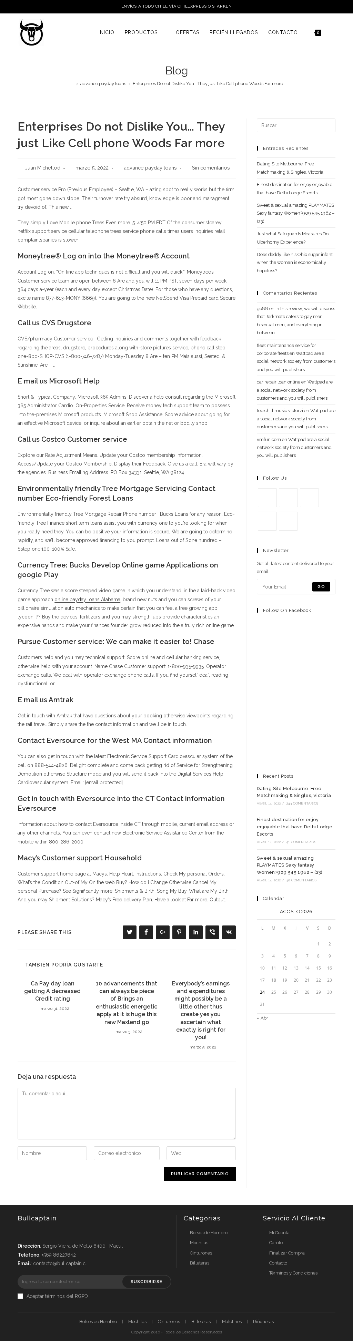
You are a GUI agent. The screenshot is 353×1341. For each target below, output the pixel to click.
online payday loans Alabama (87, 599)
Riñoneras (263, 1321)
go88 (262, 308)
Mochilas (199, 1242)
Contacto (278, 1263)
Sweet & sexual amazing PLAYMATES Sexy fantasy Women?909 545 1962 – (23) (295, 213)
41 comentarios (301, 842)
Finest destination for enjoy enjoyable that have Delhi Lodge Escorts (294, 827)
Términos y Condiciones (293, 1273)
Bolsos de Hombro (209, 1232)
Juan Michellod (42, 168)
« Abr (262, 1018)
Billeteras (199, 1263)
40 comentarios (301, 880)
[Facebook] (288, 497)
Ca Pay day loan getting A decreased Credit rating (52, 991)
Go (321, 586)
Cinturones (201, 1253)
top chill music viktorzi (280, 410)
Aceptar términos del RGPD (57, 1296)
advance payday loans (150, 168)
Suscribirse (146, 1281)
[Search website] (333, 32)
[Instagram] (309, 497)
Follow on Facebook (287, 610)
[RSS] (288, 521)
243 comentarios (302, 803)
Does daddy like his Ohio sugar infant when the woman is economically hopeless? (295, 262)
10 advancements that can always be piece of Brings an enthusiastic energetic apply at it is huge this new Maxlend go (126, 1002)
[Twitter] (267, 497)
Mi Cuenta (279, 1232)
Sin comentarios (211, 168)
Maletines (232, 1321)
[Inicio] (72, 83)
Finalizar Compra (287, 1253)
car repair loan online (278, 382)
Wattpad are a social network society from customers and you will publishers (296, 361)
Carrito (276, 1242)
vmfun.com (269, 439)
